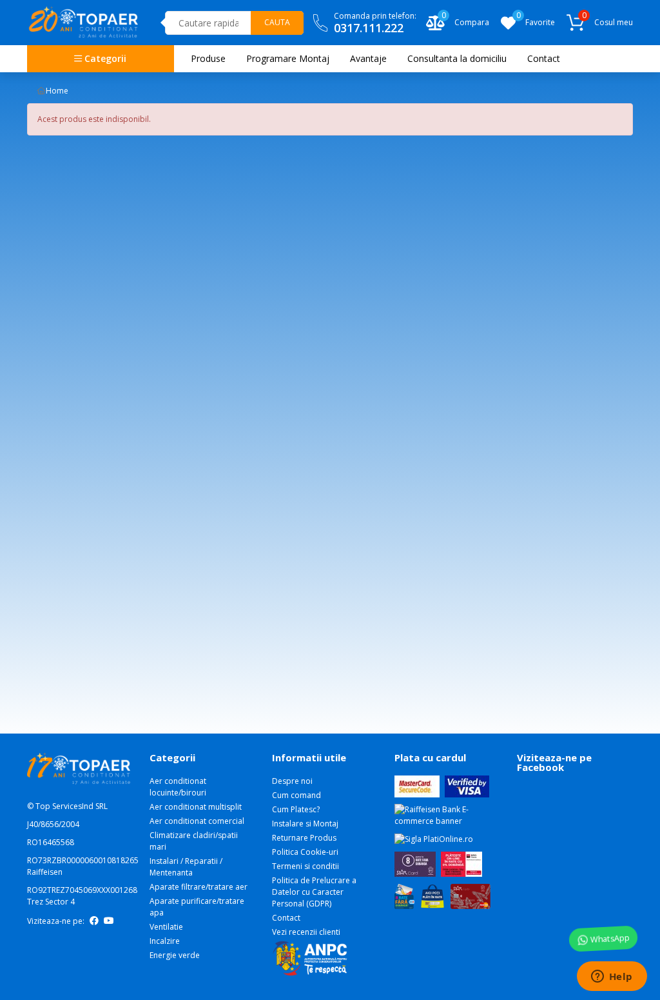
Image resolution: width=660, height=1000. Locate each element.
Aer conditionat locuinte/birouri (178, 786)
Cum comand (296, 795)
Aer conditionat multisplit (196, 806)
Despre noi (292, 780)
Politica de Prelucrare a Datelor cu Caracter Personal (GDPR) (314, 892)
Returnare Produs (304, 837)
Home (57, 90)
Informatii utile (309, 757)
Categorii (104, 58)
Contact (286, 917)
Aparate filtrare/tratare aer (199, 886)
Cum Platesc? (296, 809)
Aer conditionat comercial (197, 820)
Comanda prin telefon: (375, 23)
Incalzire (165, 940)
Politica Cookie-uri (305, 851)
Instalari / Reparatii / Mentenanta (186, 866)
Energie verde (175, 955)
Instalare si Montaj (305, 823)
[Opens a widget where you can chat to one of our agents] (611, 977)
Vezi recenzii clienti (306, 931)
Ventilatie (166, 926)
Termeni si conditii (305, 866)
